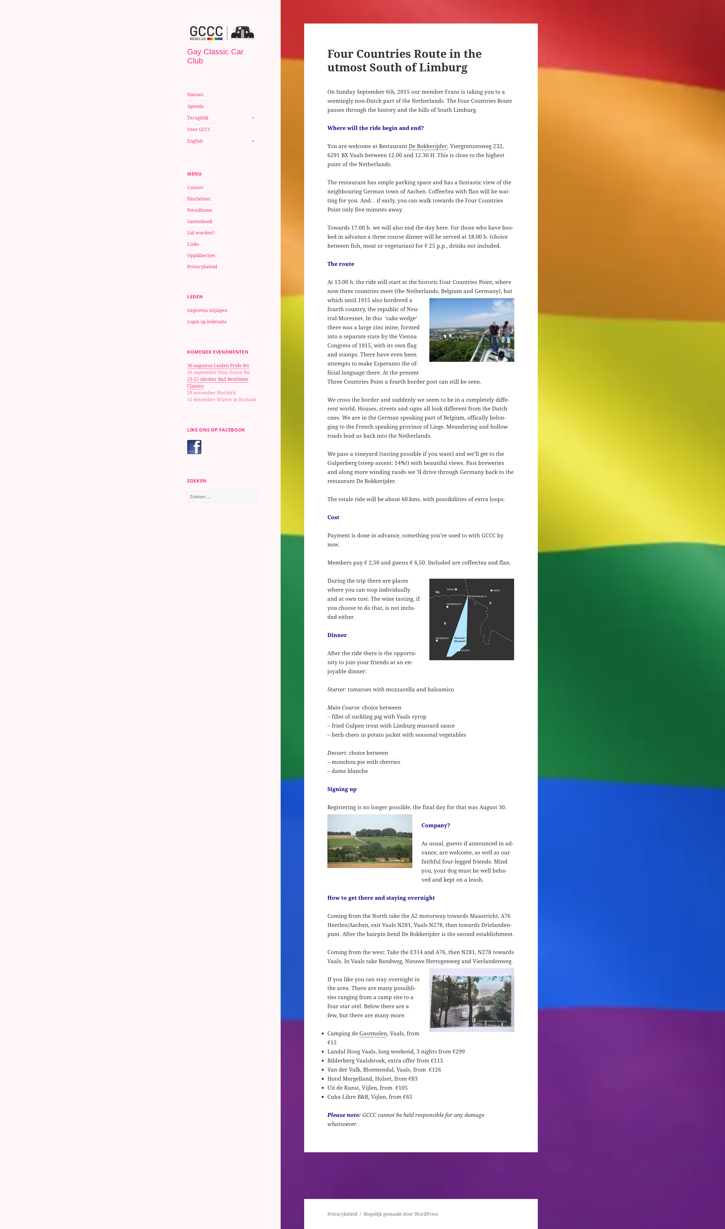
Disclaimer (199, 199)
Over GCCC (199, 129)
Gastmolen (373, 1033)
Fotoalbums (199, 210)
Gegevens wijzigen (207, 310)
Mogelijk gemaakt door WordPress (400, 1214)
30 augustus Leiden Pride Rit (218, 365)
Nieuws (195, 94)
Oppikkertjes (201, 255)
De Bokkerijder (428, 146)
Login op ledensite (207, 322)
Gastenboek (199, 221)
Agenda (195, 106)
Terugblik (197, 118)
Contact (195, 187)
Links (193, 244)
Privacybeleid (202, 267)
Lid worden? (201, 233)
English (195, 141)
